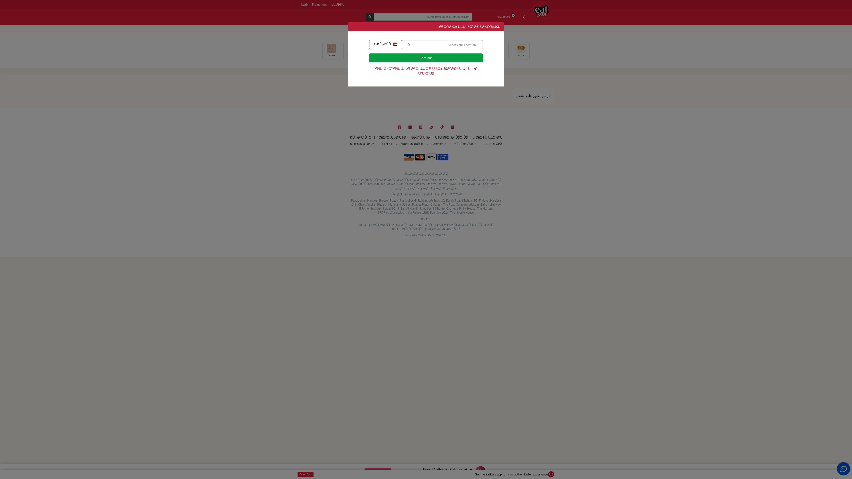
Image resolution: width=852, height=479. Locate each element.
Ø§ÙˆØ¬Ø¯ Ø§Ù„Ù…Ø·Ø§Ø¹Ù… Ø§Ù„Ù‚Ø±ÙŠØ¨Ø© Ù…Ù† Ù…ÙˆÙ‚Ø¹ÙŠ (424, 70)
